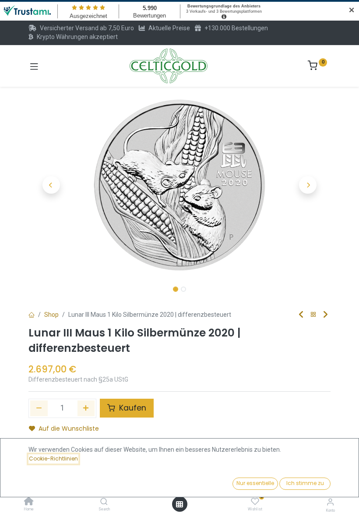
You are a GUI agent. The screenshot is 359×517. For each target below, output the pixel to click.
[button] (51, 185)
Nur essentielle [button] (255, 483)
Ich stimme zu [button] (305, 483)
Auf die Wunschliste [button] (69, 428)
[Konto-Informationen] (330, 502)
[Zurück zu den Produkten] (313, 314)
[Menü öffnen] (179, 504)
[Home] (29, 502)
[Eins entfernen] (39, 408)
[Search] (104, 502)
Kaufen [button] (131, 408)
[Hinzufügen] (86, 408)
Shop (51, 314)
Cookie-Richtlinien (53, 458)
